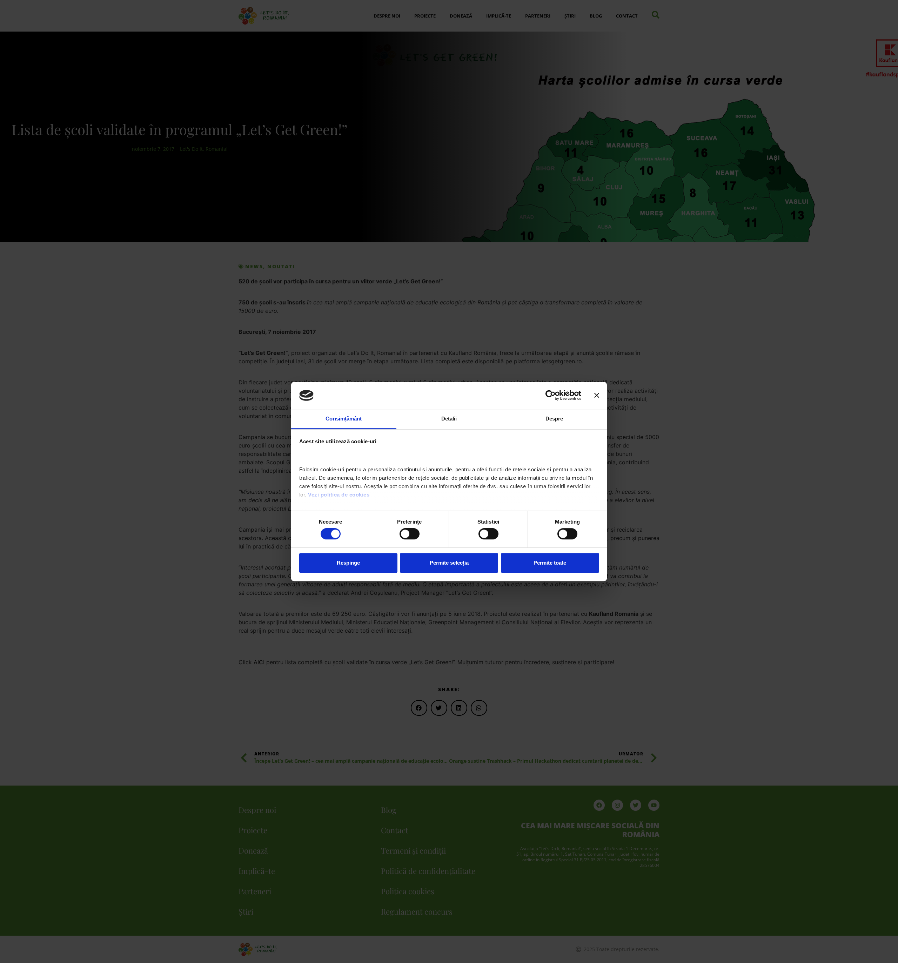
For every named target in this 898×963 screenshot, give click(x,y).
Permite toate (550, 563)
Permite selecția (449, 563)
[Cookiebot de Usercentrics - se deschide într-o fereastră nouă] (550, 395)
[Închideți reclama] (596, 395)
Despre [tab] (554, 419)
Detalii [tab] (449, 419)
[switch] (410, 533)
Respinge (348, 563)
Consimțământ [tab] (344, 419)
